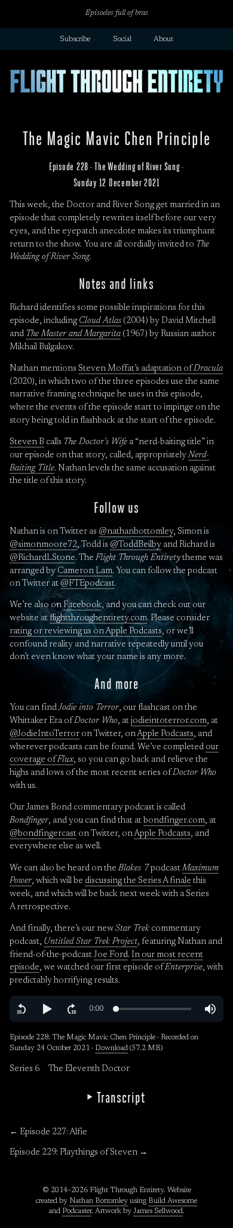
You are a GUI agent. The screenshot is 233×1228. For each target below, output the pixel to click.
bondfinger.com (174, 820)
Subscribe (75, 39)
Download (111, 1048)
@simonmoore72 (43, 544)
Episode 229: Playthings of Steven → (79, 1152)
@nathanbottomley (136, 531)
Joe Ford (111, 954)
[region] (116, 1009)
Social (122, 39)
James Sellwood (158, 1211)
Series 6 (24, 1068)
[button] (21, 1009)
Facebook (82, 605)
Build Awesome (172, 1201)
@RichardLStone (42, 557)
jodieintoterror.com (169, 720)
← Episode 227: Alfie (48, 1132)
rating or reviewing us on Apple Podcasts (86, 631)
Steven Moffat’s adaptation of (150, 368)
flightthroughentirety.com (98, 618)
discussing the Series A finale (138, 880)
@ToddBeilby (135, 544)
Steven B (27, 442)
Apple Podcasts (165, 734)
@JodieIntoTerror (44, 734)
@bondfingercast (43, 833)
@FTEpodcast (87, 583)
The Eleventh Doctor (89, 1068)
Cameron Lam (84, 571)
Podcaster (76, 1211)
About (163, 39)
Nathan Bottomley (98, 1201)
